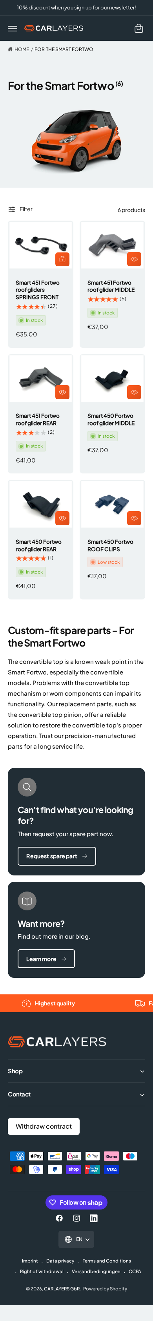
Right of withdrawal (42, 1271)
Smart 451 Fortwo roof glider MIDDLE (111, 286)
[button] (12, 28)
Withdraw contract (44, 1126)
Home (22, 49)
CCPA (135, 1271)
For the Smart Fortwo (64, 49)
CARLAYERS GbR (62, 1289)
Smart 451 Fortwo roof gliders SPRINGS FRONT (38, 290)
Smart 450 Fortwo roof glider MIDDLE (111, 419)
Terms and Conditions (107, 1261)
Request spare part (51, 855)
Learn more (41, 958)
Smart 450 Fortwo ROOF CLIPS (110, 545)
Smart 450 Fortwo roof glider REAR (39, 545)
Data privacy (60, 1261)
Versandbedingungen (96, 1271)
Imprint (30, 1261)
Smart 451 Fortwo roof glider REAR (38, 419)
